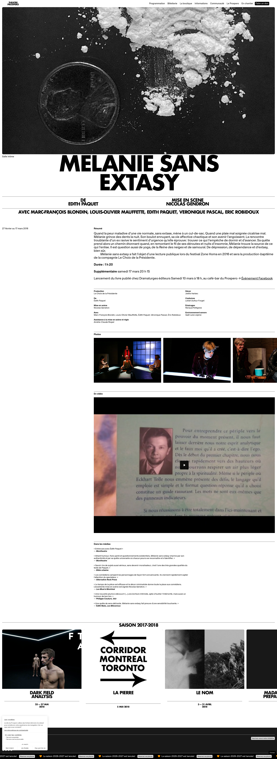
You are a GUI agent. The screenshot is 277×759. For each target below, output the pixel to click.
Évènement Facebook (257, 278)
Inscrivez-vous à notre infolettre (263, 738)
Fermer (272, 752)
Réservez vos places (55, 756)
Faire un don (262, 3)
